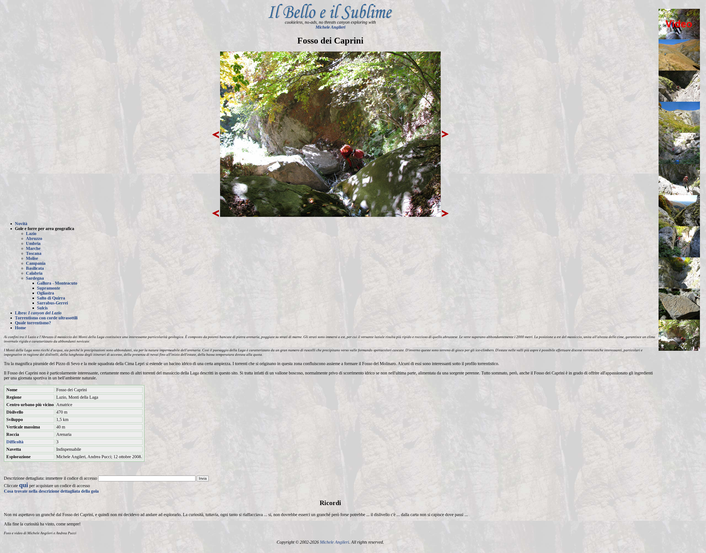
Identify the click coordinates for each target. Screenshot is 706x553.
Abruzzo (34, 238)
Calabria (34, 273)
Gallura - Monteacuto (57, 283)
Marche (33, 248)
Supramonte (48, 288)
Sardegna (35, 278)
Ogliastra (45, 293)
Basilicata (35, 268)
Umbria (33, 243)
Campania (36, 263)
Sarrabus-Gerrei (52, 303)
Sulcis (42, 308)
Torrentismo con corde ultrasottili (46, 317)
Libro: (38, 313)
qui (23, 485)
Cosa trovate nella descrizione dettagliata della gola (51, 491)
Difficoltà (14, 441)
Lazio (31, 233)
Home (20, 327)
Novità (21, 223)
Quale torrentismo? (33, 322)
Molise (32, 258)
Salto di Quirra (51, 298)
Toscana (33, 253)
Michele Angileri (330, 27)
